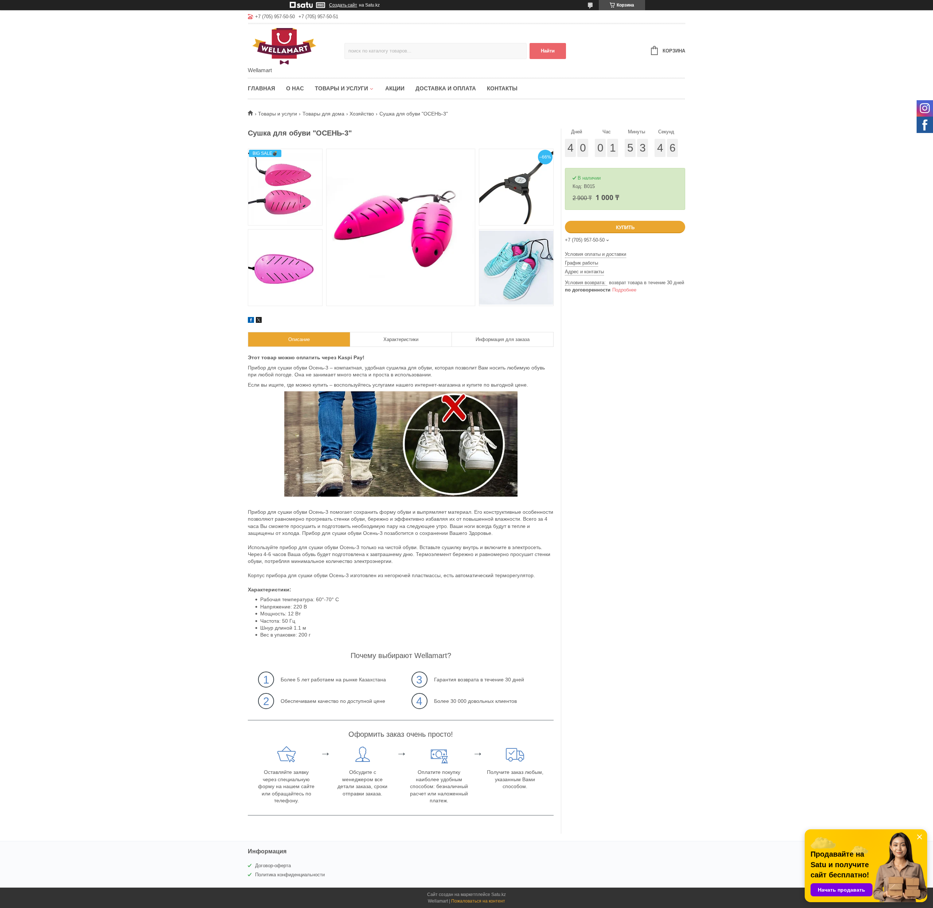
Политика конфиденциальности (290, 874)
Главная (261, 88)
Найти (548, 51)
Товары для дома (323, 114)
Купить (625, 227)
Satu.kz (498, 894)
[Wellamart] (296, 46)
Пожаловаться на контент (478, 901)
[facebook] (251, 321)
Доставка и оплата (445, 88)
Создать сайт (343, 5)
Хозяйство (362, 114)
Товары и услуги (341, 88)
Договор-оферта (273, 865)
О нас (295, 88)
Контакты (502, 88)
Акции (395, 88)
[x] (259, 321)
